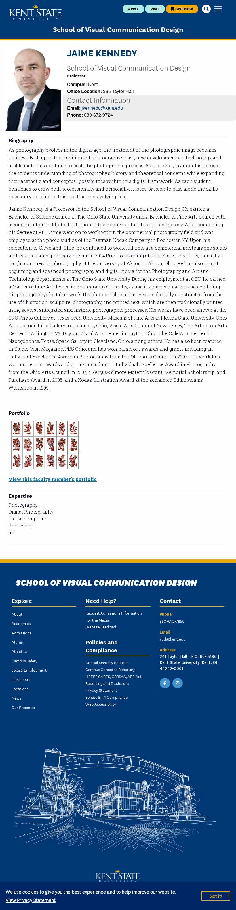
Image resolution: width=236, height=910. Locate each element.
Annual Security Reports (106, 662)
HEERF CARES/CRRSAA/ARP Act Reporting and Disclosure (113, 679)
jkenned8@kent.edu (102, 108)
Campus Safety (24, 661)
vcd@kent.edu (173, 639)
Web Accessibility (100, 704)
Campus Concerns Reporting (110, 669)
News (16, 698)
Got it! (216, 895)
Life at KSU (21, 679)
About (17, 614)
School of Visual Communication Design (118, 29)
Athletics (19, 651)
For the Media (97, 620)
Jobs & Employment (29, 670)
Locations (20, 688)
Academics (21, 623)
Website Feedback (101, 627)
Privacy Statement (101, 690)
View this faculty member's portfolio (53, 479)
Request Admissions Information (113, 613)
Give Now (183, 8)
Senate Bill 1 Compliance (106, 697)
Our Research (23, 707)
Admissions (21, 633)
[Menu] (218, 9)
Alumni (18, 642)
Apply (133, 8)
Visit (155, 8)
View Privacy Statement (31, 899)
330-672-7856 (172, 621)
